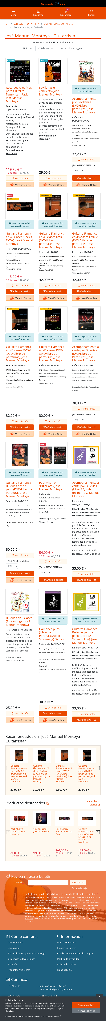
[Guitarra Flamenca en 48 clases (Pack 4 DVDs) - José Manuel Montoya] (20, 206)
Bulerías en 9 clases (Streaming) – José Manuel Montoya (19, 621)
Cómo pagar (14, 947)
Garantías (13, 964)
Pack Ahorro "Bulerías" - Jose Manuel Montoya (50, 486)
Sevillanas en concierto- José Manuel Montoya (50, 91)
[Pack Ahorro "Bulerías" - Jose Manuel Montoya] (53, 455)
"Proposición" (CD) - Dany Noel (41, 830)
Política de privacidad (84, 894)
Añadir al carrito (87, 177)
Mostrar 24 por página (70, 48)
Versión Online (23, 184)
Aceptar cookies (86, 1004)
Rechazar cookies (86, 1010)
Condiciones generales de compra (75, 953)
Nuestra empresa (66, 942)
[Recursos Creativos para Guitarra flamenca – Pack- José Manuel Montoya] (20, 71)
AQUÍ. (58, 1016)
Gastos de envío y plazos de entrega (26, 953)
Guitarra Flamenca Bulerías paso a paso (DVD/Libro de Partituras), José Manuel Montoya (19, 489)
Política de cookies (66, 964)
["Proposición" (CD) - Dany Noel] (41, 818)
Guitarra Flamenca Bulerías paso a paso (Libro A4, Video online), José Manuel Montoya (84, 636)
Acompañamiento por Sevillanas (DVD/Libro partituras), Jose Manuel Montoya (84, 105)
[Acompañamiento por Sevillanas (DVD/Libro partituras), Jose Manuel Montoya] (86, 71)
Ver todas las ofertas (94, 803)
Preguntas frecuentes (19, 969)
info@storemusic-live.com (62, 916)
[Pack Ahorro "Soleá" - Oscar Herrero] (19, 818)
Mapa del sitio (64, 969)
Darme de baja (79, 888)
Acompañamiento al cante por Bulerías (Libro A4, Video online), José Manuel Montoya (86, 489)
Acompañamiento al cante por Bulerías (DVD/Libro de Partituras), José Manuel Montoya (86, 353)
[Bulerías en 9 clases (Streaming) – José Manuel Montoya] (20, 601)
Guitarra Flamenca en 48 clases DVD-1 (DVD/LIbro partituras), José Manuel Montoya (52, 240)
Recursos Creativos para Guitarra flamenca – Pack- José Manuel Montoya (19, 94)
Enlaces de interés (66, 947)
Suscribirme (78, 882)
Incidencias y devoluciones (21, 958)
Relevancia (46, 48)
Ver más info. (21, 177)
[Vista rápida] (30, 62)
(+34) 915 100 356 (48, 995)
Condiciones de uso (57, 894)
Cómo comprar (15, 942)
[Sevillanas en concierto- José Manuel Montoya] (53, 71)
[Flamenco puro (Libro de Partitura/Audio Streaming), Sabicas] (53, 601)
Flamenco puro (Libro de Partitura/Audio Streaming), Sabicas (52, 634)
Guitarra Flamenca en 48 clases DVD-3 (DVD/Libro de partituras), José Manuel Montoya (18, 353)
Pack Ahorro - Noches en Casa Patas (64, 831)
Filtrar (28, 48)
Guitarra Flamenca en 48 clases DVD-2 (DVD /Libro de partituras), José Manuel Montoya (85, 240)
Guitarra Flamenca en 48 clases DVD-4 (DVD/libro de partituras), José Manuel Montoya (52, 353)
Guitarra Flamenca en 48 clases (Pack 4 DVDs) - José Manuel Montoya (19, 239)
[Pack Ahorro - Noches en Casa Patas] (64, 818)
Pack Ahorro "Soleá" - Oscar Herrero (18, 831)
